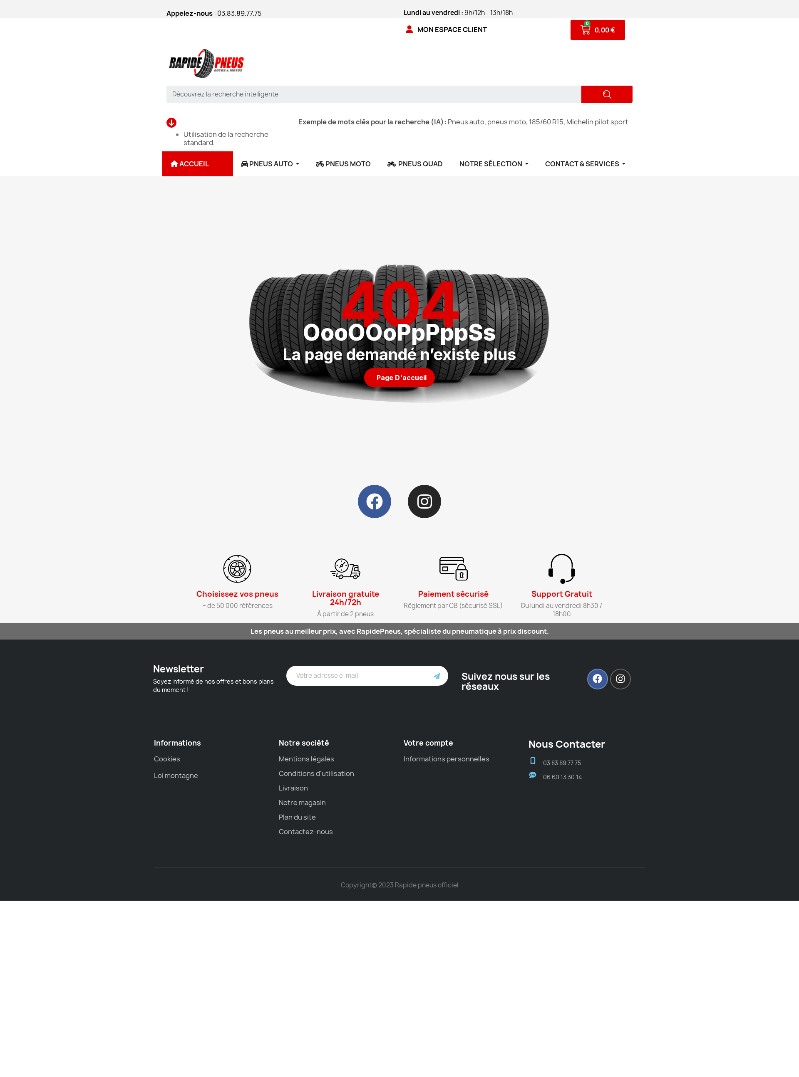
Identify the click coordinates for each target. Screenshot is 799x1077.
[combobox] (371, 94)
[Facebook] (374, 501)
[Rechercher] (607, 94)
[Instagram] (424, 501)
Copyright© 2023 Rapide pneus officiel (399, 885)
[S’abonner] (436, 676)
